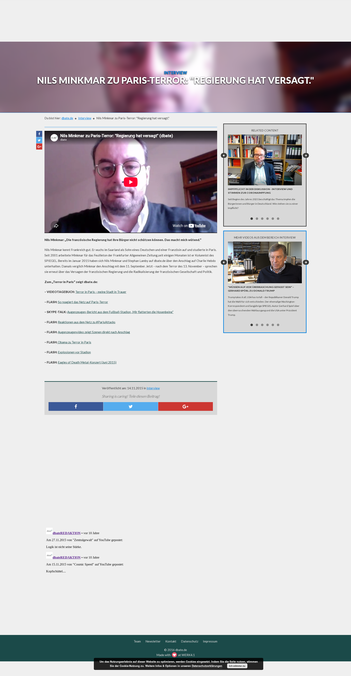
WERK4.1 (188, 655)
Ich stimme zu (237, 666)
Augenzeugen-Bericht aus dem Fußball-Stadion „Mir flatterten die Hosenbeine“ (120, 312)
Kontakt (170, 641)
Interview (84, 118)
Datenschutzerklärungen (207, 666)
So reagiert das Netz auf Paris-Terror (83, 302)
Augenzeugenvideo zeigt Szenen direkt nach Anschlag (94, 332)
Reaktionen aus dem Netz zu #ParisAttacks (86, 322)
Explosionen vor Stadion (74, 352)
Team (137, 641)
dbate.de (67, 118)
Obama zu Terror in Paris (74, 342)
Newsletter (153, 641)
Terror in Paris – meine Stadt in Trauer (100, 292)
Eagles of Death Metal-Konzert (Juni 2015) (87, 362)
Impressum (210, 641)
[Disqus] (130, 472)
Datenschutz (189, 641)
